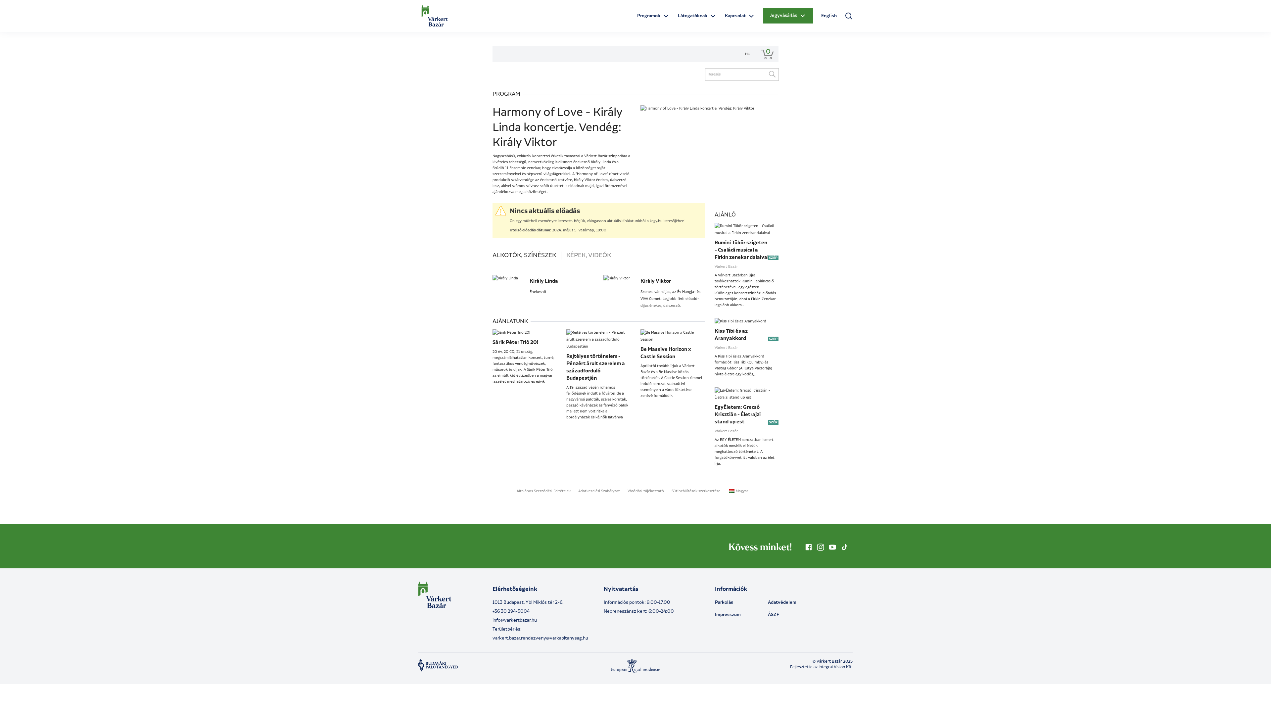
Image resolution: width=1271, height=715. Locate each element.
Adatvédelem (782, 602)
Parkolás (724, 602)
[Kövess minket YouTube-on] (832, 547)
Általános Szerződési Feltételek (544, 491)
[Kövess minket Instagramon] (820, 547)
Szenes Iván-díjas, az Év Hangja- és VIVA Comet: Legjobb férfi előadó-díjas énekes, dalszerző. (670, 299)
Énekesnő (538, 292)
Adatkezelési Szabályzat (599, 491)
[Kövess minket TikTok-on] (844, 547)
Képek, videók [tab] (588, 256)
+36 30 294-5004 (511, 611)
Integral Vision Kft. (836, 667)
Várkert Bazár (726, 266)
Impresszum (728, 614)
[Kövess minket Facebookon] (808, 547)
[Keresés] (772, 74)
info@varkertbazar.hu (515, 620)
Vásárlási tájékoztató (646, 491)
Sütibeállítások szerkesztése (696, 491)
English (829, 16)
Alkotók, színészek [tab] (524, 256)
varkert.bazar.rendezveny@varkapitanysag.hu (540, 638)
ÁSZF (773, 614)
